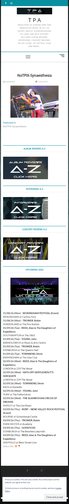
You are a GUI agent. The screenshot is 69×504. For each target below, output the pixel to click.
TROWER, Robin (32, 320)
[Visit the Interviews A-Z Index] (25, 198)
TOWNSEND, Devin (32, 353)
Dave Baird (10, 81)
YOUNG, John (29, 339)
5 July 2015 (42, 81)
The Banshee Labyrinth (33, 431)
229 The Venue (24, 368)
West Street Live (28, 442)
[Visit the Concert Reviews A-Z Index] (25, 239)
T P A (34, 20)
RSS (16, 446)
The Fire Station (30, 324)
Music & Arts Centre (35, 342)
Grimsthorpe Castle (26, 416)
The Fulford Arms (22, 394)
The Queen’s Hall (29, 350)
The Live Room (23, 405)
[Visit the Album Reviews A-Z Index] (25, 158)
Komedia (17, 387)
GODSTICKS (28, 427)
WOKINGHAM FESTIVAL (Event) (41, 313)
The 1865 (30, 335)
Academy (27, 424)
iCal (19, 446)
